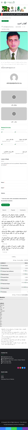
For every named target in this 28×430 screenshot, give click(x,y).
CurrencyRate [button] (24, 294)
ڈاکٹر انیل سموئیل (23, 139)
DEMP (2, 377)
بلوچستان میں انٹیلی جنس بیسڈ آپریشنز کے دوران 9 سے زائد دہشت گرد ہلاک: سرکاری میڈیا (13, 239)
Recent (4, 210)
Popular (13, 210)
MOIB (2, 376)
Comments (22, 210)
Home (3, 18)
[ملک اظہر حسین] (7, 134)
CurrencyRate (20, 260)
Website (3, 193)
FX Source (18, 294)
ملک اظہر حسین (9, 139)
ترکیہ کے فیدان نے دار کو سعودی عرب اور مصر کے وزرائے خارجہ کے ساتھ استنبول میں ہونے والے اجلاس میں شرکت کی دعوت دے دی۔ (14, 334)
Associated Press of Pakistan (7, 379)
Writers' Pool (8, 18)
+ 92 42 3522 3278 (6, 362)
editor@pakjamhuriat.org (7, 358)
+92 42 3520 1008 (6, 361)
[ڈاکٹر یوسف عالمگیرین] (7, 146)
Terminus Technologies (19, 424)
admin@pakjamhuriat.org (8, 26)
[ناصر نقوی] (21, 146)
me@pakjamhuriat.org (7, 356)
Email (2, 187)
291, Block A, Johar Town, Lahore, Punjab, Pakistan (13, 359)
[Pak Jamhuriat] (9, 2)
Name (3, 182)
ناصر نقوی (24, 151)
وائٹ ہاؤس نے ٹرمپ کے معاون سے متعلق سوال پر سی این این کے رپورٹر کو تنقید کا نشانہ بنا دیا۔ (13, 247)
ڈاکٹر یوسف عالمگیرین (8, 151)
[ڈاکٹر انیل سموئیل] (21, 134)
